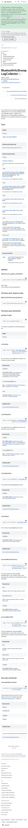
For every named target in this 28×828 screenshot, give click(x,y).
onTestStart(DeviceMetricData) (11, 375)
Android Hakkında (5, 819)
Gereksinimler (4, 768)
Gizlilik (3, 822)
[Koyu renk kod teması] (26, 278)
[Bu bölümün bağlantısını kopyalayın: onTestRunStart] (12, 473)
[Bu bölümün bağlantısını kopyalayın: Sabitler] (9, 270)
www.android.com (5, 807)
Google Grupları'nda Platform (8, 792)
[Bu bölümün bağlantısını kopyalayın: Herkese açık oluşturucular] (24, 293)
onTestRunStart (7, 199)
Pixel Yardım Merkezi (5, 805)
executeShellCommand (14, 257)
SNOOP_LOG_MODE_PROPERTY (10, 137)
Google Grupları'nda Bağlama (8, 797)
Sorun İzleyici (4, 814)
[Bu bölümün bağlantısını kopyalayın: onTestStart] (10, 516)
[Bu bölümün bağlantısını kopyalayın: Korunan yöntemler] (18, 678)
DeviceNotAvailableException (11, 407)
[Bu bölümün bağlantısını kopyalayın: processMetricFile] (14, 617)
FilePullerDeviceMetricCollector (10, 82)
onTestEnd (5, 172)
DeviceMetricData (14, 172)
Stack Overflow (4, 812)
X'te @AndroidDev (5, 785)
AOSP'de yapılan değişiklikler (9, 23)
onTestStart (6, 210)
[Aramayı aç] (16, 2)
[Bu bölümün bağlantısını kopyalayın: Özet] (6, 125)
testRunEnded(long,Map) (12, 454)
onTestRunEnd (6, 186)
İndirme (3, 770)
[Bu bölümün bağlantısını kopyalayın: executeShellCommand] (17, 682)
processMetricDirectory (9, 221)
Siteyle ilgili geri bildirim (11, 822)
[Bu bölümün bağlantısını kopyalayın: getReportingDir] (13, 315)
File (7, 601)
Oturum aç (23, 1)
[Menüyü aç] (2, 1)
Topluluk (13, 819)
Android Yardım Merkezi (6, 803)
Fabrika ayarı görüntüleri (6, 775)
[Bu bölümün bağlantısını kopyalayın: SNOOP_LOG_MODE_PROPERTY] (24, 274)
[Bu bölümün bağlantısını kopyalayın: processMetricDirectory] (18, 559)
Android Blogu (4, 788)
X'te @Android (4, 783)
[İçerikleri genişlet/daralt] (9, 51)
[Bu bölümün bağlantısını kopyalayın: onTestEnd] (9, 344)
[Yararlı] (14, 48)
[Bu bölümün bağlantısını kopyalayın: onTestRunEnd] (12, 414)
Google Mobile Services (6, 810)
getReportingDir (7, 161)
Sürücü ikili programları (6, 777)
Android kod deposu (5, 766)
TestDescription (16, 353)
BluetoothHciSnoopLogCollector (12, 147)
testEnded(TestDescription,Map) (15, 385)
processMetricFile (8, 238)
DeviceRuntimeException (8, 698)
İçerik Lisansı (19, 754)
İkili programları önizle (6, 773)
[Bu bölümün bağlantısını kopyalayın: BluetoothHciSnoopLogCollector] (24, 297)
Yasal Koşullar (19, 819)
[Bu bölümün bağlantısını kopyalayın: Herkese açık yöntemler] (22, 311)
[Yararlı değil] (16, 48)
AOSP (2, 45)
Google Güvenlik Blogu (6, 790)
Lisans (25, 819)
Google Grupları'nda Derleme (8, 795)
